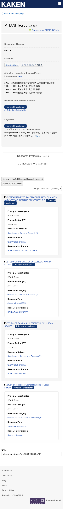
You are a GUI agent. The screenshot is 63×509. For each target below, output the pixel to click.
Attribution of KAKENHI (12, 495)
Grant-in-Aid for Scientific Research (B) (22, 233)
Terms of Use (8, 490)
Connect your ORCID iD (43, 30)
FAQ (4, 480)
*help (56, 30)
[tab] (33, 156)
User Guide (7, 475)
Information (7, 470)
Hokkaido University (15, 435)
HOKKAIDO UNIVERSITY (17, 312)
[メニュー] (59, 3)
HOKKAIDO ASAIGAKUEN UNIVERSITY (23, 250)
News (4, 485)
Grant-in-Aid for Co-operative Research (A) (24, 356)
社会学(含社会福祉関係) (15, 110)
